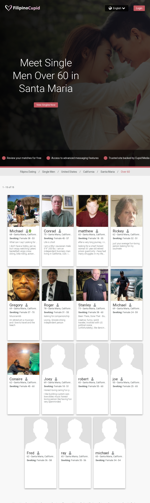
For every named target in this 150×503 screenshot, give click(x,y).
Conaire (16, 379)
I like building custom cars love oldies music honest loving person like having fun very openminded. (58, 398)
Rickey (118, 231)
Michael (16, 231)
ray (63, 453)
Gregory (16, 305)
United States (69, 171)
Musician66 (15, 316)
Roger (49, 305)
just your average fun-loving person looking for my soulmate (126, 246)
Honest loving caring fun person (58, 390)
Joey (48, 379)
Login (139, 8)
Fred (30, 453)
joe (115, 379)
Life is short (49, 242)
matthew (85, 231)
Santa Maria (108, 171)
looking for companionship (57, 316)
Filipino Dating (28, 171)
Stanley (84, 305)
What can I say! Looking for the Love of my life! (24, 242)
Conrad (50, 231)
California (88, 171)
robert (83, 379)
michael (102, 453)
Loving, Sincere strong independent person (54, 321)
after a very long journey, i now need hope (92, 242)
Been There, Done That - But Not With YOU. (92, 316)
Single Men (48, 171)
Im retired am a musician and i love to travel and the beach (22, 322)
